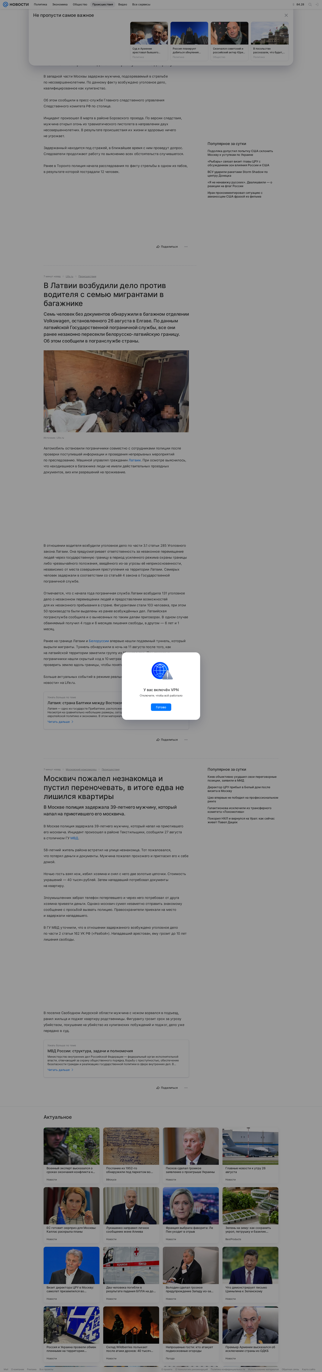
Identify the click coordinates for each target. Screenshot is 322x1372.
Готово (161, 707)
